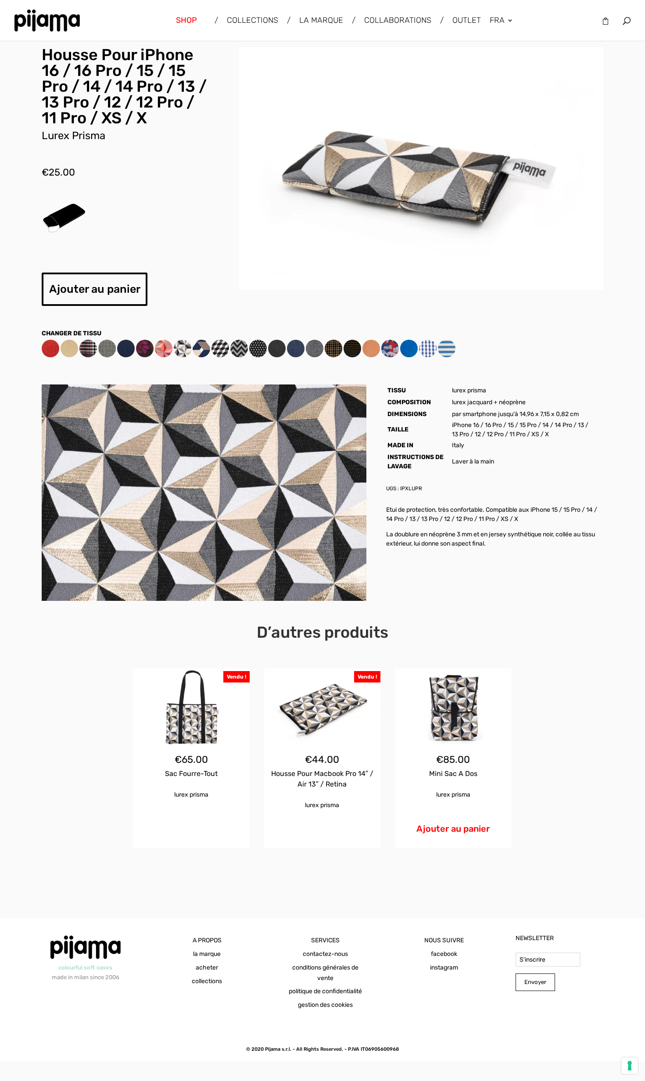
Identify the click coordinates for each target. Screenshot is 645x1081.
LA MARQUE (321, 21)
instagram (444, 967)
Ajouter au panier (94, 289)
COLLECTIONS (252, 21)
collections (207, 981)
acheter (207, 967)
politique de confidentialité (325, 991)
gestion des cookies (325, 1005)
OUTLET (466, 21)
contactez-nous (325, 954)
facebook (444, 954)
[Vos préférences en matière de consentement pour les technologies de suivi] (629, 1065)
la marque (207, 954)
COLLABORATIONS (397, 21)
